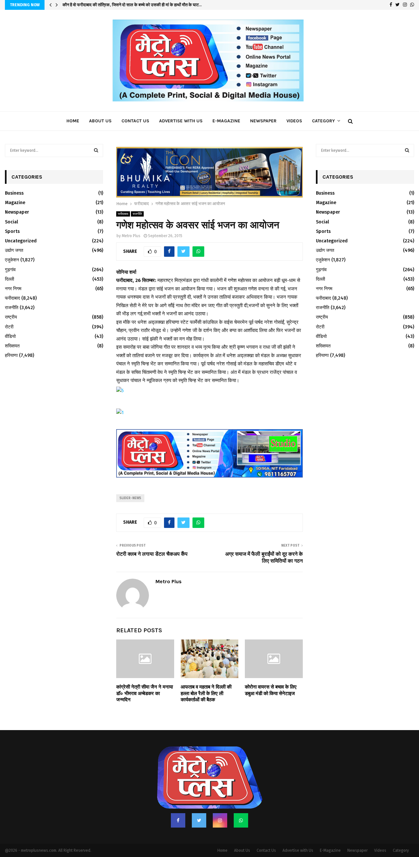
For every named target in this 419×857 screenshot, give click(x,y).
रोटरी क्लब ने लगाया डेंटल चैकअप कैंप (152, 540)
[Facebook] (178, 806)
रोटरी (9, 327)
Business (14, 193)
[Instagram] (220, 806)
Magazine (15, 202)
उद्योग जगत (14, 250)
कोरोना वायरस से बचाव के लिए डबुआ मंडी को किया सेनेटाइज (271, 677)
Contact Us (135, 121)
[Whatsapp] (241, 806)
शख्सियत (12, 346)
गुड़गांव (10, 269)
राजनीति (137, 200)
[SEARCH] (96, 150)
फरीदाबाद (123, 200)
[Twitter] (199, 806)
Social (11, 222)
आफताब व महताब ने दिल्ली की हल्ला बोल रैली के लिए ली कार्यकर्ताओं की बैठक (206, 680)
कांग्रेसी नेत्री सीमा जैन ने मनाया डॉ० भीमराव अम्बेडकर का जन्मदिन (144, 680)
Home (72, 121)
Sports (12, 231)
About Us (100, 121)
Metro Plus (131, 222)
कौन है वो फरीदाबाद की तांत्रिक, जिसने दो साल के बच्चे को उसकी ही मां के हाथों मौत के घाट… (132, 4)
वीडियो (10, 336)
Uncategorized (21, 241)
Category (323, 121)
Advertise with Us (181, 121)
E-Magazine (226, 121)
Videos (294, 121)
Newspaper (263, 121)
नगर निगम (13, 288)
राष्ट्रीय (11, 317)
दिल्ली (9, 279)
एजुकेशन (12, 260)
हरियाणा (11, 355)
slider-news (130, 484)
